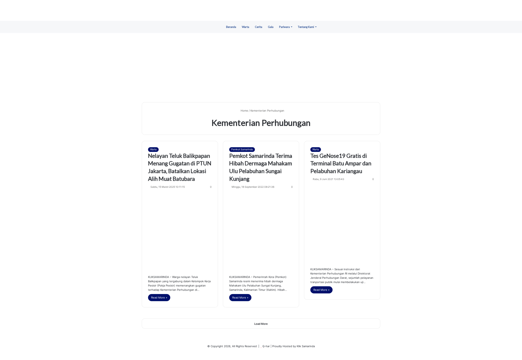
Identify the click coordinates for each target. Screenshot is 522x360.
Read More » (159, 297)
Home (244, 110)
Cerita (258, 27)
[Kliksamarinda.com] (261, 10)
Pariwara (284, 27)
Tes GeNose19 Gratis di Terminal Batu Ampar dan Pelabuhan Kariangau (340, 163)
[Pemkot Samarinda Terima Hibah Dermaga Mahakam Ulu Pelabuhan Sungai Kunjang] (261, 231)
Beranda (231, 27)
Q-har (266, 346)
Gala (270, 27)
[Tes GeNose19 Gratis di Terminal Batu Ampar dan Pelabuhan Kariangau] (342, 223)
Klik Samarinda (306, 346)
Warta (245, 27)
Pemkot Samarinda (242, 149)
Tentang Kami (306, 27)
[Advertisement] (261, 67)
